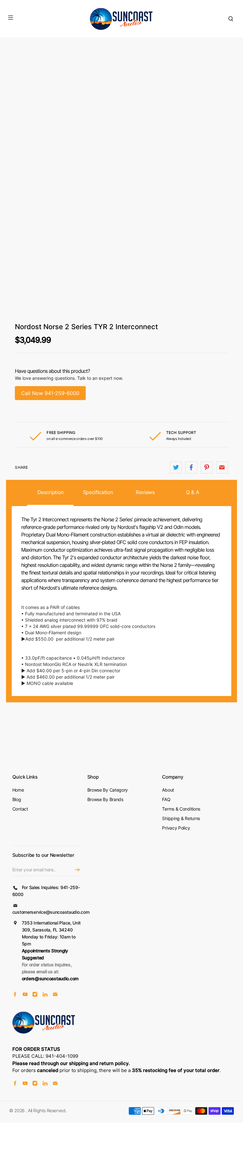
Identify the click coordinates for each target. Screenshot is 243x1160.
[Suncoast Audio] (121, 19)
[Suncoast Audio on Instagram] (35, 995)
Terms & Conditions (181, 809)
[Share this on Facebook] (191, 467)
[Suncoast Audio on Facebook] (15, 995)
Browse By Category (107, 790)
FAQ (166, 799)
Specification (98, 492)
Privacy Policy (176, 828)
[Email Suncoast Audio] (55, 995)
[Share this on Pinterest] (207, 467)
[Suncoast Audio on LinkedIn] (45, 995)
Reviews (145, 492)
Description (50, 492)
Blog (16, 799)
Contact (20, 809)
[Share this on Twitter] (176, 467)
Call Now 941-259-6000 (50, 393)
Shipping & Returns (181, 818)
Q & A (192, 492)
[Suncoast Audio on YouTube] (25, 995)
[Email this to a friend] (222, 467)
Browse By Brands (105, 799)
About (168, 790)
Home (18, 790)
